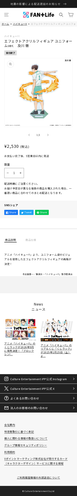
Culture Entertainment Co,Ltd (40, 491)
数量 (7, 164)
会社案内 (9, 424)
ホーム (5, 24)
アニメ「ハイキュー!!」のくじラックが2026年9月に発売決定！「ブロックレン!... (20, 349)
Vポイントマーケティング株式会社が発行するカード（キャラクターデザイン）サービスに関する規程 (36, 461)
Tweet (28, 212)
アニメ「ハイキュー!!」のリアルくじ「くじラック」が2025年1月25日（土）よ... (56, 350)
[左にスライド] (29, 135)
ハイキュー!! (20, 24)
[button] (6, 15)
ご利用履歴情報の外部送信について (38, 477)
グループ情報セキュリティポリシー (25, 445)
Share (12, 212)
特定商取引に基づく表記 (19, 431)
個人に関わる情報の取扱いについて (25, 438)
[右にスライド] (48, 135)
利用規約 (9, 452)
